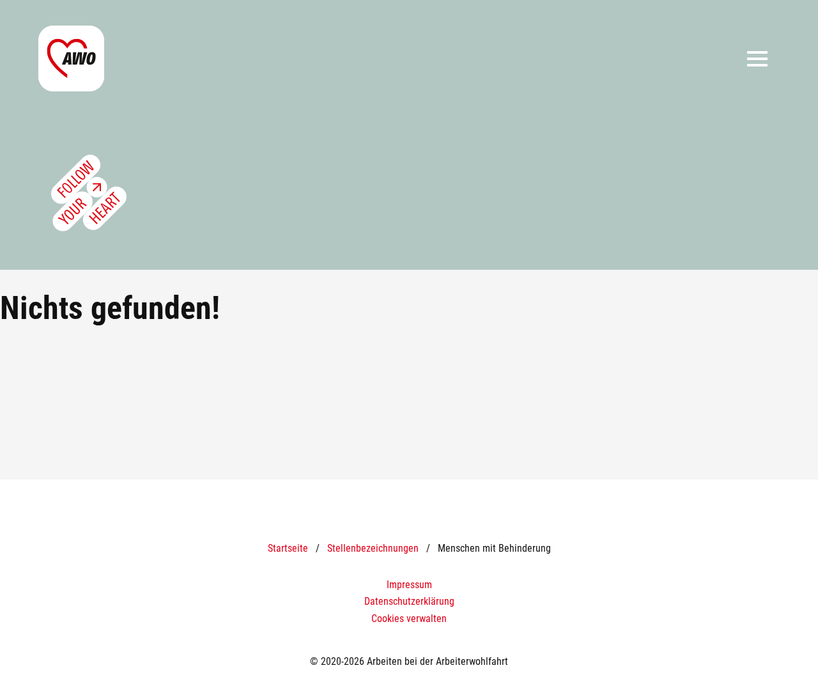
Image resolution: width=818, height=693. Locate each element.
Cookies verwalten (409, 618)
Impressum (409, 585)
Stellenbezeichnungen (373, 548)
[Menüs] (757, 58)
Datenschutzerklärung (409, 601)
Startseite (288, 548)
